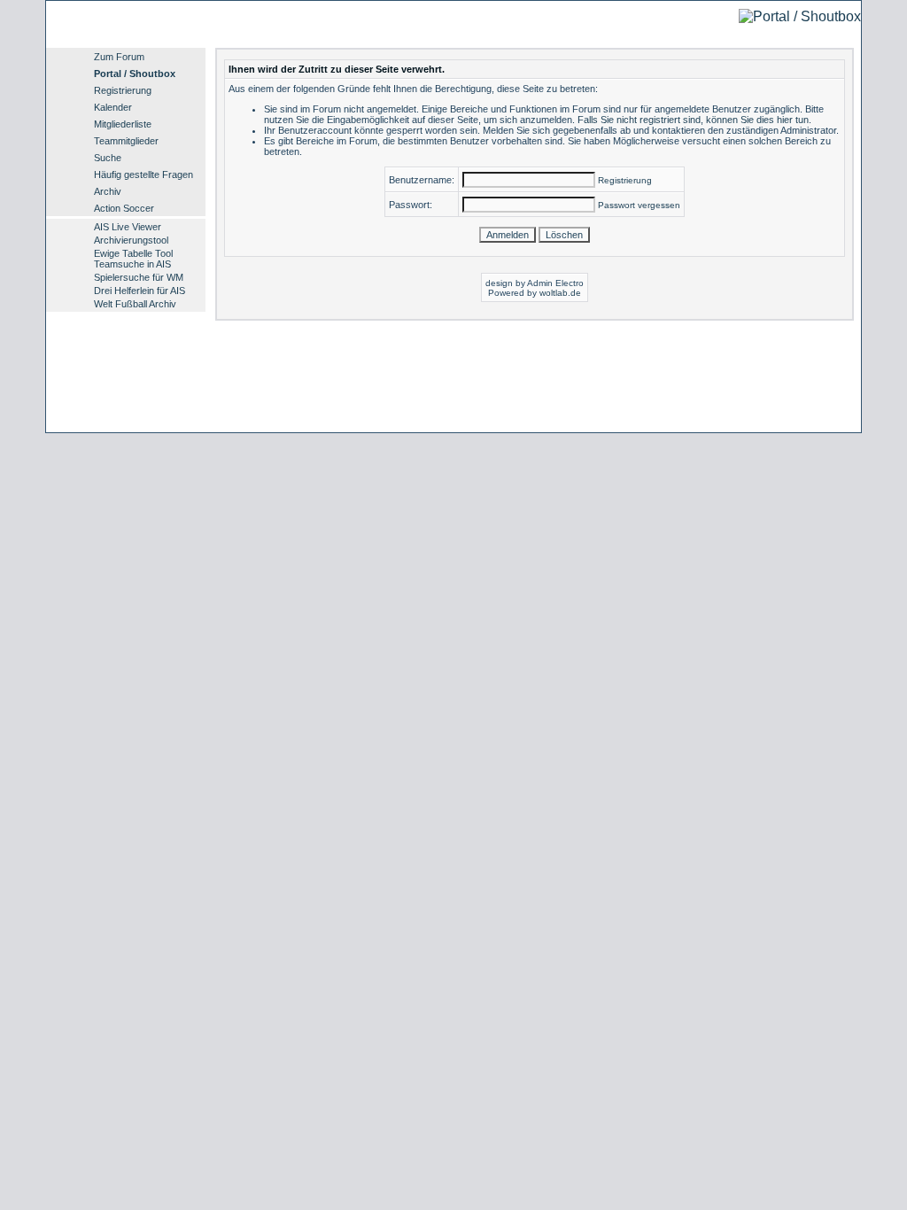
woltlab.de (560, 293)
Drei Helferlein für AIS (139, 290)
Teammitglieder (126, 141)
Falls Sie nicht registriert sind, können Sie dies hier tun (693, 119)
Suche (107, 157)
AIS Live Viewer (127, 226)
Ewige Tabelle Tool (133, 253)
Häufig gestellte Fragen (143, 174)
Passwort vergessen (639, 205)
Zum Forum (119, 56)
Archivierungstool (131, 240)
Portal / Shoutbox (134, 73)
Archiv (107, 191)
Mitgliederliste (122, 124)
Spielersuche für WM (138, 277)
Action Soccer (124, 208)
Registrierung (122, 90)
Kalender (113, 107)
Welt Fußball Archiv (135, 304)
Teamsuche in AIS (132, 264)
